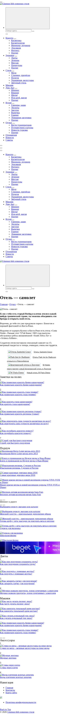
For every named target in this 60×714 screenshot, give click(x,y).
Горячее (15, 115)
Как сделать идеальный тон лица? (16, 618)
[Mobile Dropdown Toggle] (15, 38)
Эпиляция (16, 48)
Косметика (16, 40)
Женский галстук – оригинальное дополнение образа (25, 514)
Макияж (9, 85)
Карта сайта (11, 692)
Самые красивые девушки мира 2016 (17, 475)
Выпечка (15, 112)
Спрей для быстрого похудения (15, 443)
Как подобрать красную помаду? (15, 433)
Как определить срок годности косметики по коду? (24, 423)
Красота (9, 38)
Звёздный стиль (18, 83)
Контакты (10, 690)
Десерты (15, 108)
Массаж (15, 63)
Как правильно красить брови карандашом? (21, 385)
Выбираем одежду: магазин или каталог (19, 507)
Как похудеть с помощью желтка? (16, 574)
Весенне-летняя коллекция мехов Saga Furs (20, 494)
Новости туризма (19, 130)
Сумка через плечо (9, 667)
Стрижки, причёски (20, 75)
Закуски (15, 110)
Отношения (11, 135)
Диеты (14, 58)
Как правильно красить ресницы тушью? (19, 414)
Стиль (8, 70)
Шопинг (15, 90)
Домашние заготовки (21, 117)
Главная (9, 687)
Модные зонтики (8, 658)
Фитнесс (15, 50)
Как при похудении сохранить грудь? (18, 564)
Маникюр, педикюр (20, 45)
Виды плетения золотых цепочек (16, 677)
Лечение (15, 60)
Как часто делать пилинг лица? (15, 604)
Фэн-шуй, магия (19, 98)
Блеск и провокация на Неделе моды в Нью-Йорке (24, 461)
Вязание (15, 93)
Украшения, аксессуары (22, 80)
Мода (13, 73)
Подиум (15, 78)
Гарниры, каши (18, 105)
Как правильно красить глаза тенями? (18, 394)
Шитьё (14, 95)
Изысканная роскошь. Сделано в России (19, 468)
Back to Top (5, 709)
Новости (10, 137)
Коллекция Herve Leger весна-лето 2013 (19, 453)
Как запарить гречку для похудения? (17, 583)
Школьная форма (8, 535)
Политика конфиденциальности (21, 702)
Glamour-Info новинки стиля (20, 712)
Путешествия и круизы (22, 127)
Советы (9, 140)
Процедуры (16, 65)
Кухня (8, 103)
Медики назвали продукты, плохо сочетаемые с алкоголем (28, 593)
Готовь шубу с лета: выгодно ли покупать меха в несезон (27, 521)
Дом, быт (10, 88)
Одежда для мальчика (10, 528)
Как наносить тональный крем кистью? (19, 611)
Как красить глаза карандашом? (15, 404)
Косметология (18, 43)
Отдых (9, 122)
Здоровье (10, 55)
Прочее (14, 53)
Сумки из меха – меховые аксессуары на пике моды (24, 648)
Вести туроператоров (21, 125)
